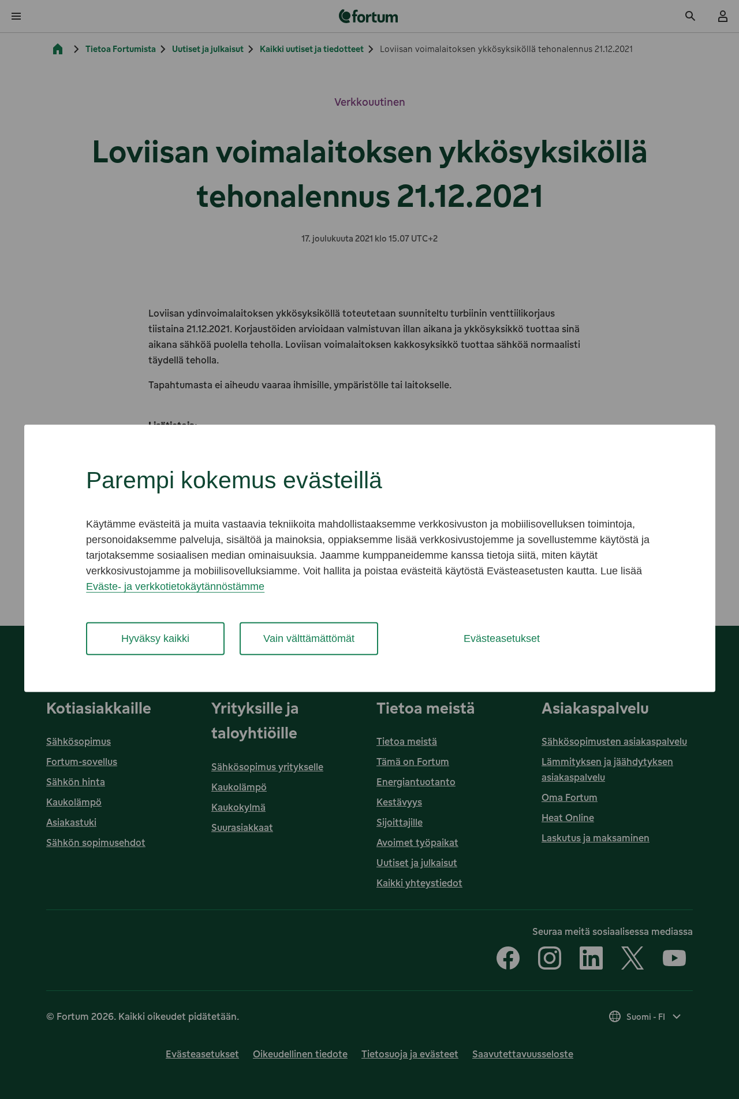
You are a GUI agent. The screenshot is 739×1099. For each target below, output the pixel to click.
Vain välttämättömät (308, 638)
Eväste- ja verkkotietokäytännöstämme (175, 586)
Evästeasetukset (502, 638)
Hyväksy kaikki (155, 638)
